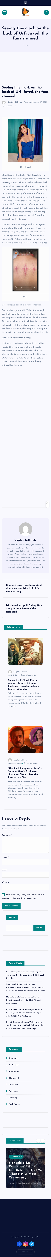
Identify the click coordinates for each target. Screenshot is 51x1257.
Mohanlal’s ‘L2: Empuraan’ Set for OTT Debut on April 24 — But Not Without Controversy (24, 1000)
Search (12, 918)
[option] (25, 1168)
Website (5, 882)
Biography (13, 1058)
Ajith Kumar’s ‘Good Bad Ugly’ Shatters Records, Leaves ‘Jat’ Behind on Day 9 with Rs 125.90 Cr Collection (24, 1013)
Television (13, 1085)
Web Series (14, 1104)
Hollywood (14, 1078)
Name (5, 857)
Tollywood (13, 1091)
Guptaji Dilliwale (14, 102)
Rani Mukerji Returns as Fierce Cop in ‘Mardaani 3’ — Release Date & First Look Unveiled (25, 975)
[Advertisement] (25, 71)
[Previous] (38, 1141)
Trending (28, 102)
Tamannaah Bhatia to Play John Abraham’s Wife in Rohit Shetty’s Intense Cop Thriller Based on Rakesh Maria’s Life (25, 987)
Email (5, 870)
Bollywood (13, 1065)
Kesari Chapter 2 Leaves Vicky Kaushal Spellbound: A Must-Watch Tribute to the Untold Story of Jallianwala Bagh (25, 1025)
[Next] (43, 1141)
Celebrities (14, 1072)
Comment (7, 835)
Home (25, 45)
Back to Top (27, 1252)
